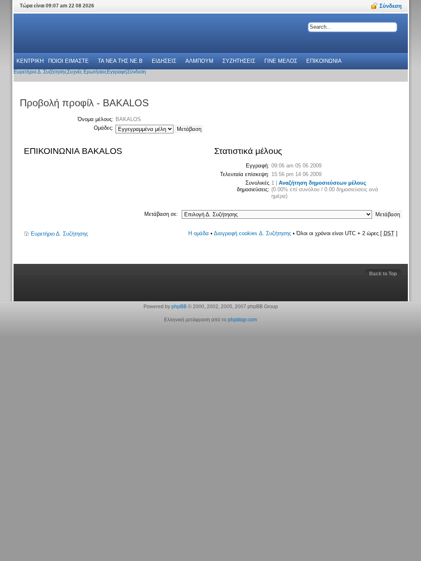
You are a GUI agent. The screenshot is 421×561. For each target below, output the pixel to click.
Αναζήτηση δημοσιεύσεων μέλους (322, 183)
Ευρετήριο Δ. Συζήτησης (59, 234)
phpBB (179, 306)
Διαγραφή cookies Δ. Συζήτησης (252, 233)
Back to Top (383, 274)
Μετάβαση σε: (161, 214)
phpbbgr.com (242, 320)
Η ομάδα (198, 233)
